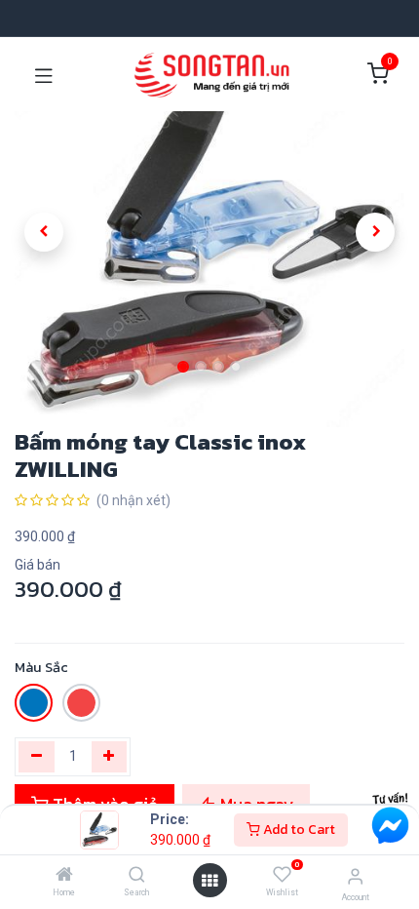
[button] (44, 232)
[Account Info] (355, 876)
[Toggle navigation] (43, 74)
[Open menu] (209, 880)
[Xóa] (37, 756)
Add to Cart (297, 829)
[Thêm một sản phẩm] (110, 756)
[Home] (64, 876)
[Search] (137, 876)
